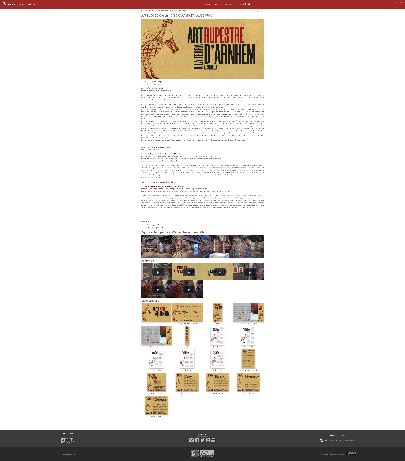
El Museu (207, 4)
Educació (232, 4)
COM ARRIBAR (68, 434)
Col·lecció (224, 4)
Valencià (383, 2)
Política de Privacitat (68, 454)
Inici (142, 11)
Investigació (242, 4)
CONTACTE (202, 435)
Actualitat (215, 4)
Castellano (389, 2)
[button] (158, 272)
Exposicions (156, 11)
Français (401, 2)
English (396, 2)
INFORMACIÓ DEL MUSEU (337, 435)
